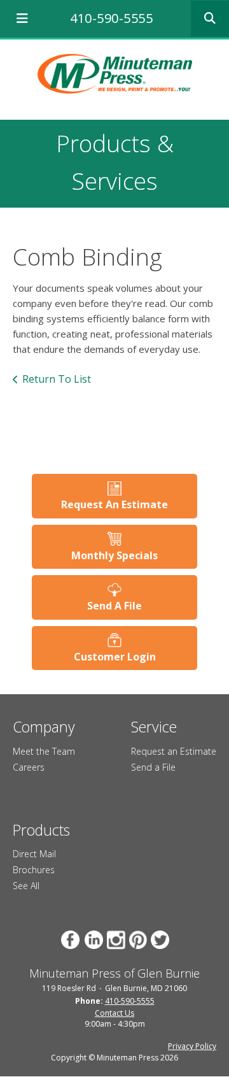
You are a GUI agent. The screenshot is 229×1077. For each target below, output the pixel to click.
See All (26, 886)
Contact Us (114, 1013)
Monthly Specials (114, 555)
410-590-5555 (111, 18)
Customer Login (115, 657)
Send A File (114, 606)
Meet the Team (44, 751)
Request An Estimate (114, 504)
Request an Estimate (173, 751)
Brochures (34, 870)
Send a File (153, 767)
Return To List (56, 379)
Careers (29, 767)
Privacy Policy (192, 1046)
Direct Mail (34, 854)
